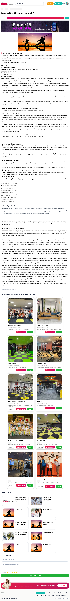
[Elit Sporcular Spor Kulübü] (20, 431)
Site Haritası (63, 595)
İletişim (30, 331)
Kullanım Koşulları (51, 595)
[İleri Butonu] (9, 311)
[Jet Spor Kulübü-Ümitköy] (20, 315)
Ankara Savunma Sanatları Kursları (58, 592)
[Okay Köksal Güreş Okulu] (49, 431)
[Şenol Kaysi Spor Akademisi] (49, 470)
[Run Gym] (49, 392)
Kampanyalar (39, 595)
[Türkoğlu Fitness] (49, 354)
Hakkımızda (48, 592)
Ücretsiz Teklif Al (21, 332)
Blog (67, 592)
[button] (30, 3)
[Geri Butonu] (32, 311)
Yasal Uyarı (58, 595)
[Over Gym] (20, 470)
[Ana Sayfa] (7, 3)
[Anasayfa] (2, 9)
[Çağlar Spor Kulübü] (49, 315)
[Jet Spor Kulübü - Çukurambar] (20, 392)
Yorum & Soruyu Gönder (35, 575)
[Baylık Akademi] (20, 354)
